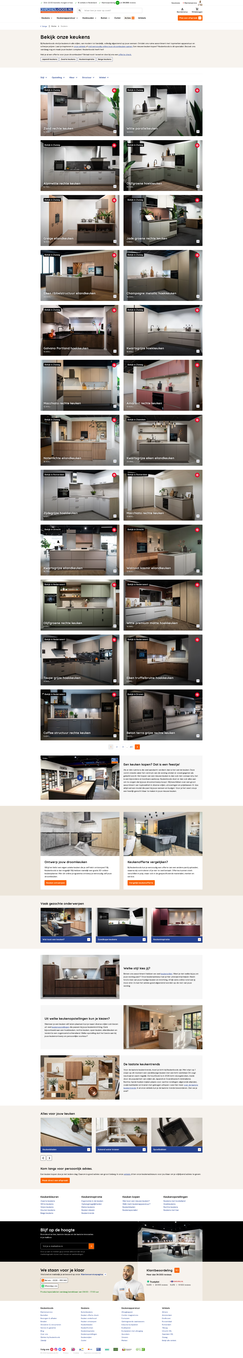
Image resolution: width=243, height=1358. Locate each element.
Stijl (42, 77)
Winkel (102, 77)
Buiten (104, 18)
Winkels (142, 18)
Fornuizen (125, 1318)
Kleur (72, 77)
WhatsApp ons (51, 1286)
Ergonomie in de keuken (92, 1201)
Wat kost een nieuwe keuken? (136, 1201)
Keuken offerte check (90, 1315)
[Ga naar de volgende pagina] (137, 746)
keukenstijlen (166, 973)
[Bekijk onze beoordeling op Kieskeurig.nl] (182, 1281)
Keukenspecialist (130, 1210)
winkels (127, 1174)
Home (53, 26)
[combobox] (109, 10)
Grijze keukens (47, 1207)
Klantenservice (191, 3)
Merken (124, 1340)
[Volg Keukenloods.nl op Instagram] (55, 1349)
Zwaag (164, 1337)
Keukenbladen (129, 1207)
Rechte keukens (171, 1207)
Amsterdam (167, 1315)
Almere (165, 1312)
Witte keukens (47, 1204)
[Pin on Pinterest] (114, 90)
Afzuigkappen (127, 1312)
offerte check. (125, 54)
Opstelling (57, 77)
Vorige (44, 26)
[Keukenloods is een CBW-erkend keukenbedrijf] (140, 1349)
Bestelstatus (182, 12)
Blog (42, 1331)
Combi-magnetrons (130, 1315)
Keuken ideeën (88, 1210)
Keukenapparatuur (66, 18)
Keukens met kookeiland (174, 1201)
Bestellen (44, 1315)
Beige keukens (104, 59)
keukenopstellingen (60, 1027)
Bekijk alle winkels (169, 1340)
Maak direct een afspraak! (55, 1180)
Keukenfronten (87, 1328)
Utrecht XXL (167, 1331)
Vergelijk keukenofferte (141, 883)
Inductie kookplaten (130, 1324)
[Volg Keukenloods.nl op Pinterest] (51, 1349)
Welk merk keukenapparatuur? (136, 1204)
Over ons (44, 1334)
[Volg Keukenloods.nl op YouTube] (63, 1349)
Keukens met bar (171, 1210)
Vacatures (175, 3)
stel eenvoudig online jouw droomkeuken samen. (110, 46)
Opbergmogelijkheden (92, 1204)
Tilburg (165, 1328)
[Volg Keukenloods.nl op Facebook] (59, 1349)
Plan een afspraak (188, 18)
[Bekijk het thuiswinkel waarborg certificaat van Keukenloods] (127, 1349)
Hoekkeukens (170, 1204)
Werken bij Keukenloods (50, 1337)
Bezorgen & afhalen (48, 1318)
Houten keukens (47, 1210)
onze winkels (80, 46)
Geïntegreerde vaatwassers (133, 1321)
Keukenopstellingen (89, 1334)
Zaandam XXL (167, 1334)
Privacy (65, 1353)
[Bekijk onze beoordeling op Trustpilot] (158, 1281)
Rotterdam (166, 1324)
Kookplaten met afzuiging (132, 1331)
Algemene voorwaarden (92, 1353)
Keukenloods (46, 1308)
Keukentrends (88, 1213)
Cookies (76, 1353)
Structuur (87, 77)
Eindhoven (166, 1318)
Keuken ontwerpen (55, 883)
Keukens (46, 18)
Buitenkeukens (87, 1312)
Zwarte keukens (68, 59)
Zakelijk (43, 1340)
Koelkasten (126, 1328)
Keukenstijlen (86, 1337)
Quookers (125, 1334)
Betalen (43, 1321)
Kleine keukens (88, 1207)
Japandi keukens (49, 59)
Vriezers (125, 1337)
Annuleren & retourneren (50, 1324)
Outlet (117, 18)
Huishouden (88, 18)
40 (131, 747)
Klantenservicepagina (92, 1274)
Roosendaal (167, 1321)
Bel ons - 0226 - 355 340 (56, 1280)
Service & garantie (48, 1328)
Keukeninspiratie (86, 59)
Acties (128, 18)
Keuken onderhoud (89, 1318)
